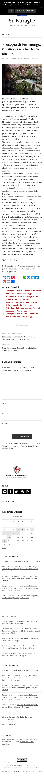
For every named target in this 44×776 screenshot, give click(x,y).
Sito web (6, 423)
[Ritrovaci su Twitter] (16, 491)
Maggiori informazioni (25, 10)
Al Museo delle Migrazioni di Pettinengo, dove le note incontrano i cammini (20, 622)
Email (5, 413)
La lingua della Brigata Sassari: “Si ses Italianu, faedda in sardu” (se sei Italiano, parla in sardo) (20, 569)
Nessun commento (30, 59)
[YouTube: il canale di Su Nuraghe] (22, 491)
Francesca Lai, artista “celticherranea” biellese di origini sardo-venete (18, 338)
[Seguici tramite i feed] (28, 491)
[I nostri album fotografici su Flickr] (4, 491)
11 (13, 533)
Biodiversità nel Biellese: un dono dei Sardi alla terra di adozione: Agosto (20, 639)
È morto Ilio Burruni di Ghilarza (28, 561)
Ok (11, 10)
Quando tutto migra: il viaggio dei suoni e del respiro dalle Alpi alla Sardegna (19, 654)
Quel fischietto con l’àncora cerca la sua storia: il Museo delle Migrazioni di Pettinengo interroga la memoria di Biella (21, 631)
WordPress (15, 771)
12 (18, 533)
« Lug (4, 548)
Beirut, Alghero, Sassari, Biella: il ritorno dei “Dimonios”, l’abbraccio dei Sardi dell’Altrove (19, 647)
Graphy (27, 771)
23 (4, 541)
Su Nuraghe (22, 21)
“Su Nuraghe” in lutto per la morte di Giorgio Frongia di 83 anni (20, 597)
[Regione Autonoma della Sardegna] (16, 472)
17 (9, 537)
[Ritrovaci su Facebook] (10, 491)
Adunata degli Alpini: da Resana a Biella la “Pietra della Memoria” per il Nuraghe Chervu (20, 578)
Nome (5, 403)
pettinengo (23, 325)
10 (9, 533)
